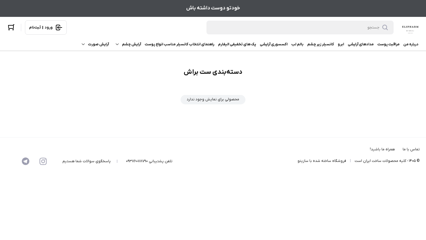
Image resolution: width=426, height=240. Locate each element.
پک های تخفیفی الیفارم (237, 44)
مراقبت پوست (388, 44)
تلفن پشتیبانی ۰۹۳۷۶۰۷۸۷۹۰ (149, 161)
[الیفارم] (410, 27)
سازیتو (303, 160)
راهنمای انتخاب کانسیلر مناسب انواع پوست (179, 44)
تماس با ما (411, 149)
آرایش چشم (131, 44)
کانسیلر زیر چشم (320, 44)
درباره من (411, 44)
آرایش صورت (98, 44)
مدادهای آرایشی (361, 44)
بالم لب (297, 44)
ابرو (341, 44)
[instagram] (43, 161)
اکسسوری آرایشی (274, 44)
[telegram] (25, 161)
